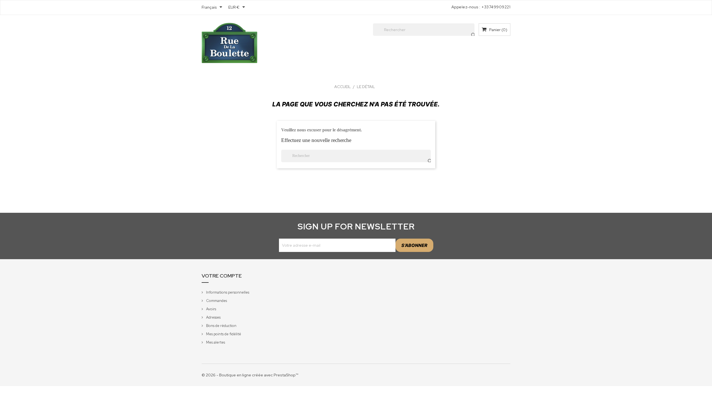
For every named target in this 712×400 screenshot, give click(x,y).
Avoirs (210, 309)
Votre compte (222, 275)
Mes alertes (215, 342)
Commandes (216, 300)
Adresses (213, 317)
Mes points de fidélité (223, 334)
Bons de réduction (220, 325)
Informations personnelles (227, 292)
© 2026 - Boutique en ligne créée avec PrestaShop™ (250, 375)
